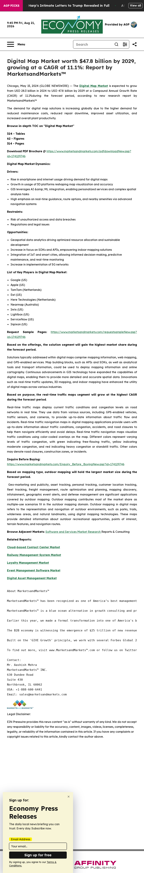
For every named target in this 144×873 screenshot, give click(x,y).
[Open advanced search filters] (125, 44)
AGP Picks (11, 5)
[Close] (68, 796)
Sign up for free (37, 855)
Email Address (20, 839)
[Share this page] (134, 44)
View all (135, 5)
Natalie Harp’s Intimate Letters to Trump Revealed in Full (62, 6)
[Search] (116, 44)
